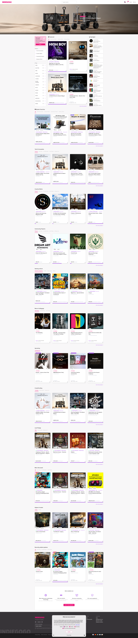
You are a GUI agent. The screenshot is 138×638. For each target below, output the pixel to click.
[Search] (62, 2)
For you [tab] (36, 151)
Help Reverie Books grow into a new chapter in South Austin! (60, 254)
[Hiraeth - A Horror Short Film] (42, 361)
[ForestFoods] (78, 241)
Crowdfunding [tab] (45, 151)
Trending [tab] (36, 390)
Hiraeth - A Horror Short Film (42, 372)
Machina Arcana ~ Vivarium (59, 452)
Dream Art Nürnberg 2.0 (41, 253)
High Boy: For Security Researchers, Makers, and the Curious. (56, 65)
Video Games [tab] (49, 270)
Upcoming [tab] (40, 151)
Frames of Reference (76, 213)
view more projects (83, 106)
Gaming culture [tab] (61, 111)
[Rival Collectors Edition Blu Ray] (95, 321)
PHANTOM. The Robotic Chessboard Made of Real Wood (95, 135)
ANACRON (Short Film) (58, 372)
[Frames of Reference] (78, 202)
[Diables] (78, 440)
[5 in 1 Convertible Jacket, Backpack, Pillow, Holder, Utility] (95, 162)
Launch (40, 44)
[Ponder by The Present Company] (95, 361)
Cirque (90, 292)
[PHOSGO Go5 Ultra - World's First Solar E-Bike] (78, 83)
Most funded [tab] (41, 390)
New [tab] (42, 350)
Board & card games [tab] (39, 270)
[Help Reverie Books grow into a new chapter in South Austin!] (60, 241)
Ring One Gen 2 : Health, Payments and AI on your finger (77, 175)
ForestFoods (74, 253)
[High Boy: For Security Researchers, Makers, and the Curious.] (57, 50)
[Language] (125, 2)
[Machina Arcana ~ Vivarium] (60, 440)
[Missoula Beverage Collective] (95, 241)
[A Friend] (78, 50)
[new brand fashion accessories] (78, 361)
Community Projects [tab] (54, 111)
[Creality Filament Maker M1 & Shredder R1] (42, 122)
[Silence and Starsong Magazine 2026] (42, 202)
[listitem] (40, 65)
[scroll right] (86, 39)
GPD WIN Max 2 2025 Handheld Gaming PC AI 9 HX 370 (60, 135)
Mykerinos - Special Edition (77, 292)
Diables (72, 452)
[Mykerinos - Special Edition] (78, 281)
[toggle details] (66, 71)
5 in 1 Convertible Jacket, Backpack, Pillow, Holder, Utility (95, 175)
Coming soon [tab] (37, 350)
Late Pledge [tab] (51, 151)
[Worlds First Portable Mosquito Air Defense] (78, 122)
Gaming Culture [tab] (66, 39)
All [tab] (48, 39)
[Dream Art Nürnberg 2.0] (42, 241)
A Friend (71, 63)
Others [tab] (54, 270)
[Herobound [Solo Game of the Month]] (60, 281)
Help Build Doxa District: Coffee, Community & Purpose (76, 334)
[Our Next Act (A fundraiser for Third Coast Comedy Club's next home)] (60, 202)
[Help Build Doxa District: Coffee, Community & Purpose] (78, 321)
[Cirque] (95, 281)
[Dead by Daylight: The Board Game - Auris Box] (42, 281)
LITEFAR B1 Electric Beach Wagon (57, 95)
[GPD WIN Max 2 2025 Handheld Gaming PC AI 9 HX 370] (60, 122)
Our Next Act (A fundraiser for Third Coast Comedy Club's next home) (59, 214)
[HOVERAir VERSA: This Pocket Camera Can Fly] (42, 162)
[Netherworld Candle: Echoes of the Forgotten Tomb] (95, 440)
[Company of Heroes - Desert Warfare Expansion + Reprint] (42, 440)
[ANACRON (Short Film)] (60, 361)
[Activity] (127, 2)
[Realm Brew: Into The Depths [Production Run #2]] (95, 401)
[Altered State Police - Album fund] (95, 202)
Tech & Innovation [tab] (53, 39)
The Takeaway (39, 332)
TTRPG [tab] (45, 270)
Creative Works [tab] (60, 39)
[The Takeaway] (42, 321)
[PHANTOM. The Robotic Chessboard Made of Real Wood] (95, 122)
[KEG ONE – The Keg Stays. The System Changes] (60, 321)
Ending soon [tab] (57, 151)
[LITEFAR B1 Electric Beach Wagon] (57, 83)
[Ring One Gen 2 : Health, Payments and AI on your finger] (78, 162)
